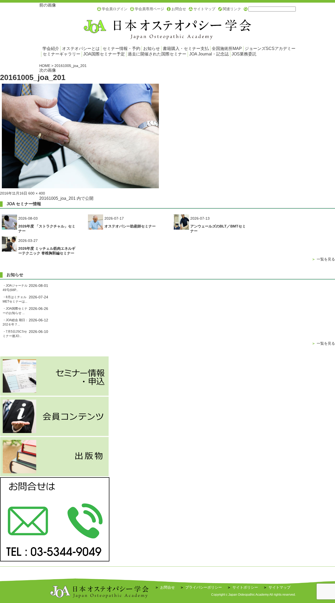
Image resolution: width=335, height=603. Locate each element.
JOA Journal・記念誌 (209, 54)
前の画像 (47, 5)
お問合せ (178, 9)
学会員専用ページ (149, 9)
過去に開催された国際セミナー (157, 54)
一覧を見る (323, 259)
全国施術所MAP (227, 48)
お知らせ (151, 48)
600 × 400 (36, 193)
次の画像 (47, 70)
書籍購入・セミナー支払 (186, 48)
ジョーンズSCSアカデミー (270, 48)
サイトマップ (204, 9)
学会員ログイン (114, 9)
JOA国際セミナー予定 (104, 54)
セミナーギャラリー (61, 54)
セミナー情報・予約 (121, 48)
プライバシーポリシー (201, 587)
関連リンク (232, 9)
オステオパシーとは (81, 48)
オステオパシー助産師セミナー (130, 226)
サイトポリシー (242, 587)
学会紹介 (50, 48)
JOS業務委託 (244, 54)
